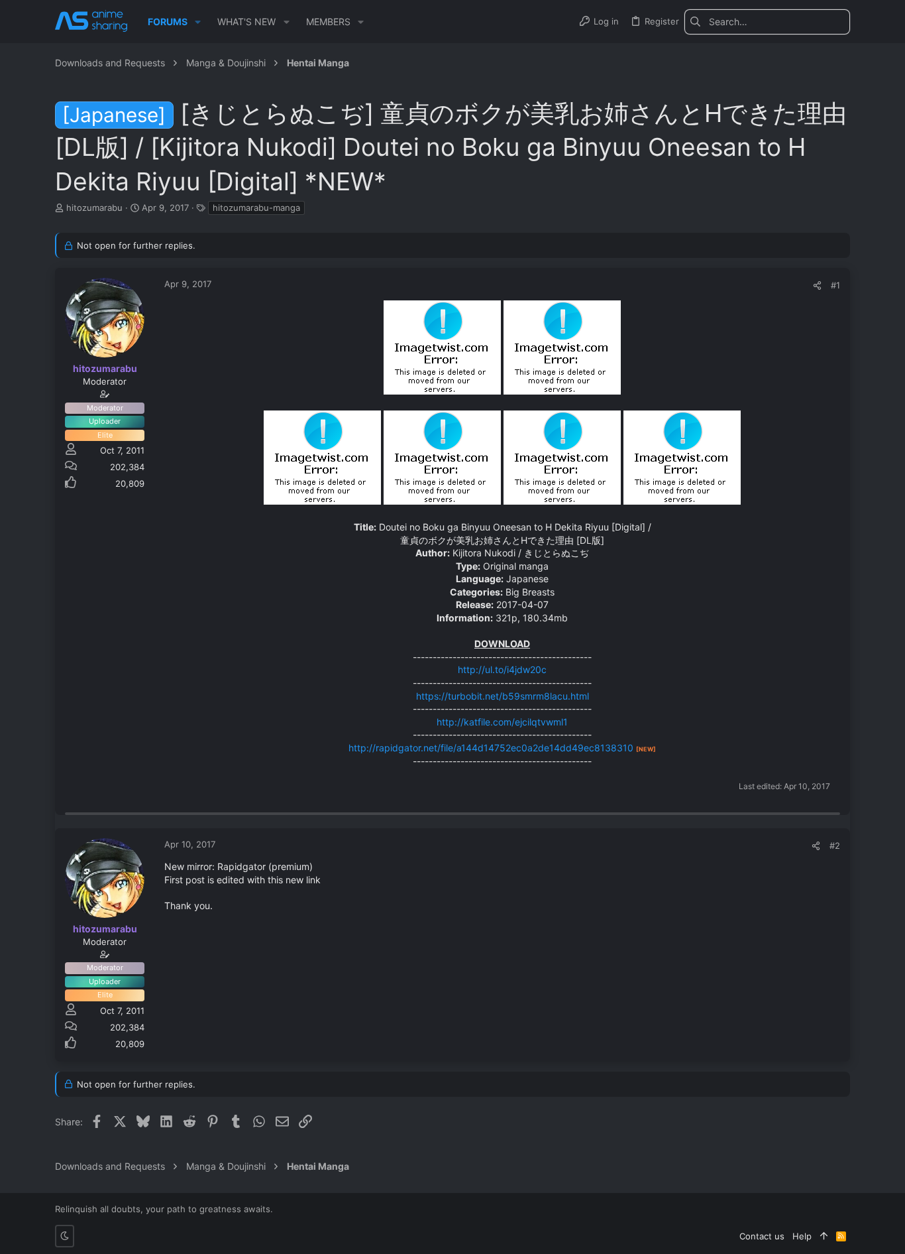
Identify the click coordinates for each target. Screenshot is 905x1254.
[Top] (824, 1236)
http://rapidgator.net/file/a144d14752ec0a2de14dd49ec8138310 (490, 747)
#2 (834, 845)
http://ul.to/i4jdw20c (502, 669)
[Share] (817, 285)
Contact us (761, 1236)
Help (802, 1236)
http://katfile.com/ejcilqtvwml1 (502, 721)
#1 (835, 285)
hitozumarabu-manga (256, 207)
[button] (198, 22)
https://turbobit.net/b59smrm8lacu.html (502, 696)
